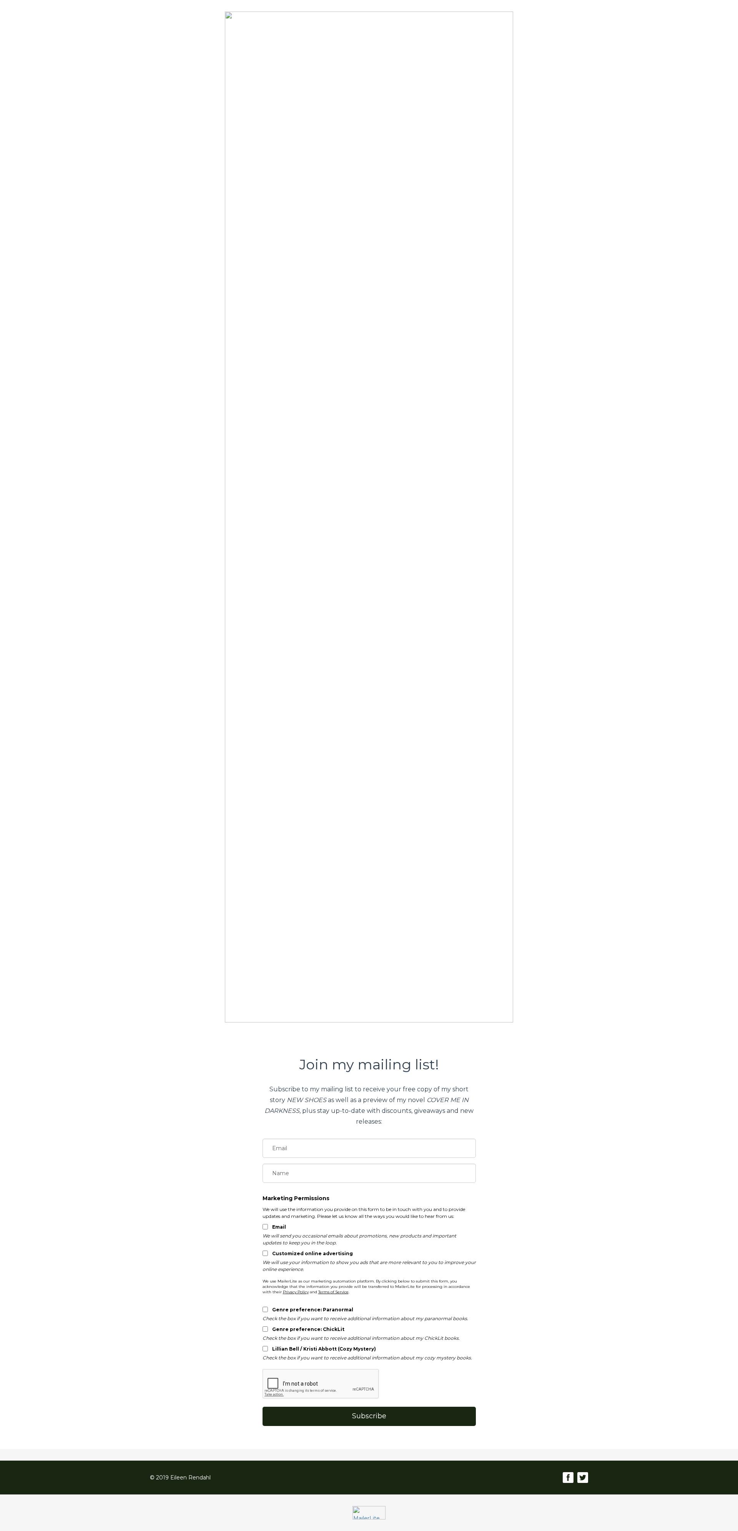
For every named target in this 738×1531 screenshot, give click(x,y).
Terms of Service (333, 1291)
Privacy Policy (296, 1291)
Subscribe (369, 1416)
